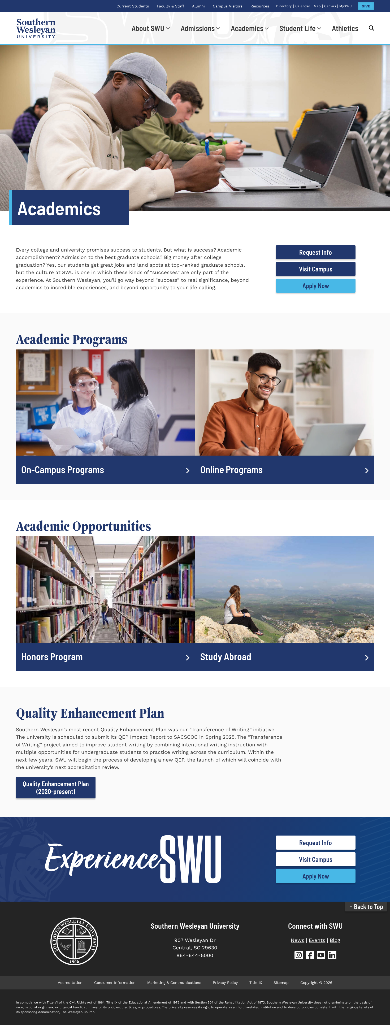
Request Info (315, 252)
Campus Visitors (227, 6)
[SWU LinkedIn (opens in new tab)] (332, 956)
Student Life (297, 28)
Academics (247, 28)
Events (317, 940)
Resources (259, 6)
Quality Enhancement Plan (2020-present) (56, 787)
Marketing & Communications (174, 982)
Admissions (198, 28)
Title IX (255, 982)
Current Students (132, 6)
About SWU (148, 28)
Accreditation (70, 982)
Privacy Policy (225, 982)
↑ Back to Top (366, 906)
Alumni (198, 6)
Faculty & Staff (170, 6)
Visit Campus (315, 269)
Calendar (302, 6)
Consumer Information (115, 982)
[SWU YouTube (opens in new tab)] (321, 956)
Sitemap (281, 982)
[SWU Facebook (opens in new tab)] (309, 956)
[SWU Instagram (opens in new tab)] (298, 956)
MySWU (345, 6)
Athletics (345, 28)
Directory (284, 6)
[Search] (368, 28)
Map (317, 6)
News (297, 940)
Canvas (330, 6)
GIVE (366, 6)
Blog (335, 940)
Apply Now (315, 285)
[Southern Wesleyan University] (74, 941)
